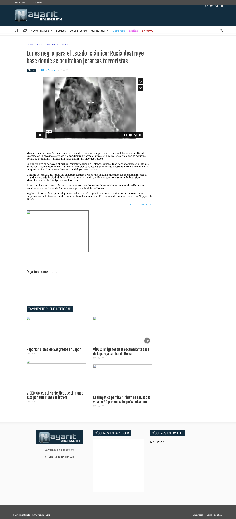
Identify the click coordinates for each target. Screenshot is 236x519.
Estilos (133, 30)
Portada (17, 30)
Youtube (222, 6)
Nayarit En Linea (35, 44)
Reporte (25, 30)
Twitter (216, 6)
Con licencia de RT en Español (141, 205)
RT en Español (48, 70)
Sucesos (61, 30)
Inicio (38, 15)
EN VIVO (147, 30)
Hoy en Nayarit (40, 30)
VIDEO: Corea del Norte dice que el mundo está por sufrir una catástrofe (55, 395)
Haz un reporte (20, 2)
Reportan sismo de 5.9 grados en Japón (54, 349)
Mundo (65, 44)
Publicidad (37, 2)
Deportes (118, 30)
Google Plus (206, 6)
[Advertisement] (89, 290)
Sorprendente (78, 30)
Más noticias (98, 30)
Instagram (211, 6)
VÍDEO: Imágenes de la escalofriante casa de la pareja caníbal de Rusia (121, 351)
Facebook (201, 6)
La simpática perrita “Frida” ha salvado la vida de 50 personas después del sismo (121, 399)
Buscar (221, 30)
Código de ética (214, 515)
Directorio (198, 515)
